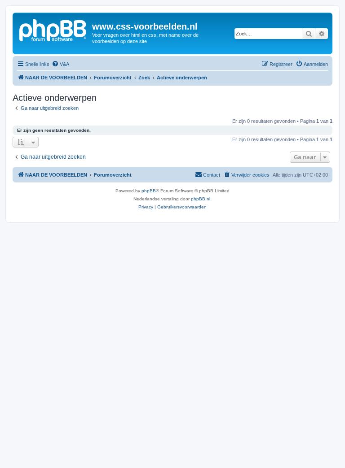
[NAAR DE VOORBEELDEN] (53, 29)
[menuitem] (60, 64)
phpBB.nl (200, 198)
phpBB (149, 190)
